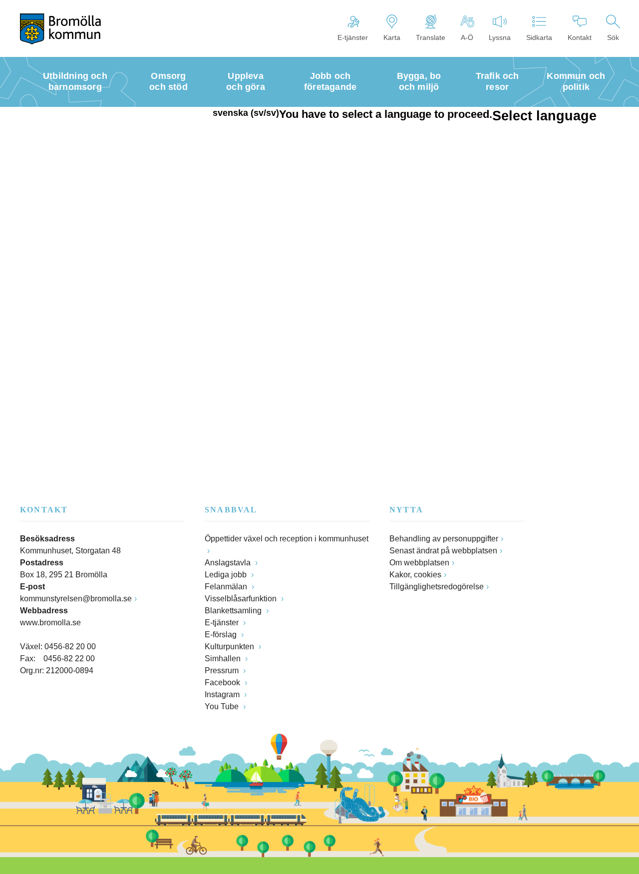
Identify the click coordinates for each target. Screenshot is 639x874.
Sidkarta (539, 37)
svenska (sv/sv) (246, 113)
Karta (391, 37)
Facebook (223, 682)
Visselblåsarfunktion (242, 598)
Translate (430, 37)
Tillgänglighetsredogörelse (436, 586)
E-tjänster (352, 37)
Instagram (223, 694)
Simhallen (224, 658)
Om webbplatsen (419, 562)
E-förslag (222, 634)
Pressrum (223, 670)
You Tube (223, 706)
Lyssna (500, 37)
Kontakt (580, 37)
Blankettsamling (234, 610)
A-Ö (467, 37)
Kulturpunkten (230, 646)
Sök (613, 37)
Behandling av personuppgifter (443, 538)
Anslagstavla (229, 562)
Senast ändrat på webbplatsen (443, 550)
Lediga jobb (227, 574)
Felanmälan (227, 586)
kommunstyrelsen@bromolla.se (76, 598)
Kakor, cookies (415, 574)
